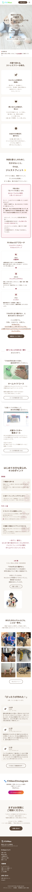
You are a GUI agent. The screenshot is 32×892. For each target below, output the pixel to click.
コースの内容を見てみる (16, 398)
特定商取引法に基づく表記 (23, 887)
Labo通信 (19, 53)
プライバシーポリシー (7, 887)
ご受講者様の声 (4, 856)
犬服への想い (4, 852)
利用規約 (15, 887)
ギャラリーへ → (16, 682)
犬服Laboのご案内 (5, 858)
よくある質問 (4, 871)
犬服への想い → (16, 586)
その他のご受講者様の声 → (16, 766)
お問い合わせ (22, 2)
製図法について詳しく (16, 336)
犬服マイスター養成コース (6, 868)
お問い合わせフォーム (5, 878)
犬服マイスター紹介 (5, 869)
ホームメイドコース (5, 866)
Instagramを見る (16, 792)
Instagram (3, 880)
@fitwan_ (16, 788)
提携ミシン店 (4, 859)
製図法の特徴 (4, 854)
